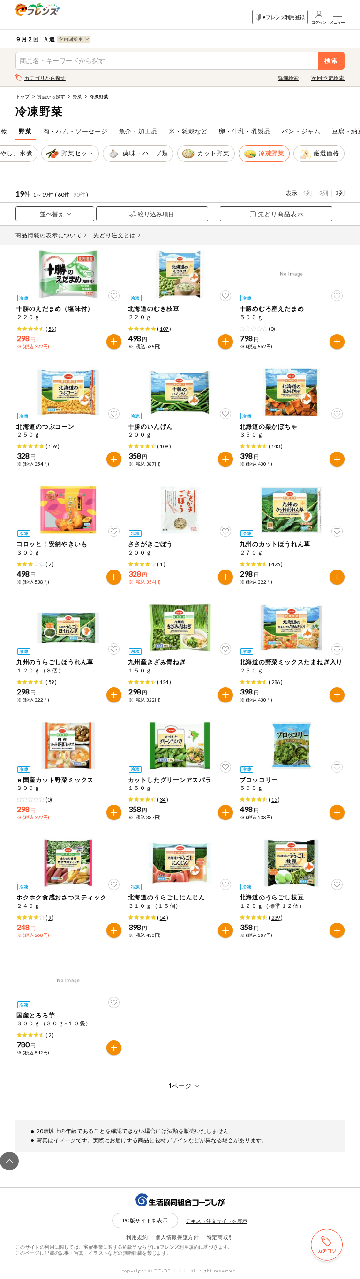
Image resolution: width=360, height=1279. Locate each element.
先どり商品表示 (281, 214)
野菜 (77, 96)
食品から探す (51, 96)
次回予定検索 (328, 78)
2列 (323, 193)
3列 (340, 193)
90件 (79, 194)
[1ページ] (180, 1086)
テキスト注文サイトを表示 (217, 1220)
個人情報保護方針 (177, 1237)
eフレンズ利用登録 (283, 17)
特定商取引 (220, 1237)
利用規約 (137, 1237)
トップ (22, 96)
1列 (307, 193)
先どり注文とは (114, 235)
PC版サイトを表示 (145, 1220)
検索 (331, 60)
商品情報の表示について (48, 235)
